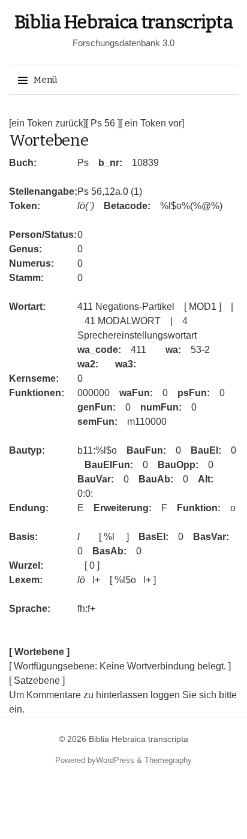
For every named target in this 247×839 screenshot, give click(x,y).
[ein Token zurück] (47, 123)
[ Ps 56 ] (103, 123)
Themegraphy (168, 760)
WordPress (115, 760)
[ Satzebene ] (37, 680)
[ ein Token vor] (152, 123)
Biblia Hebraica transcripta (123, 22)
